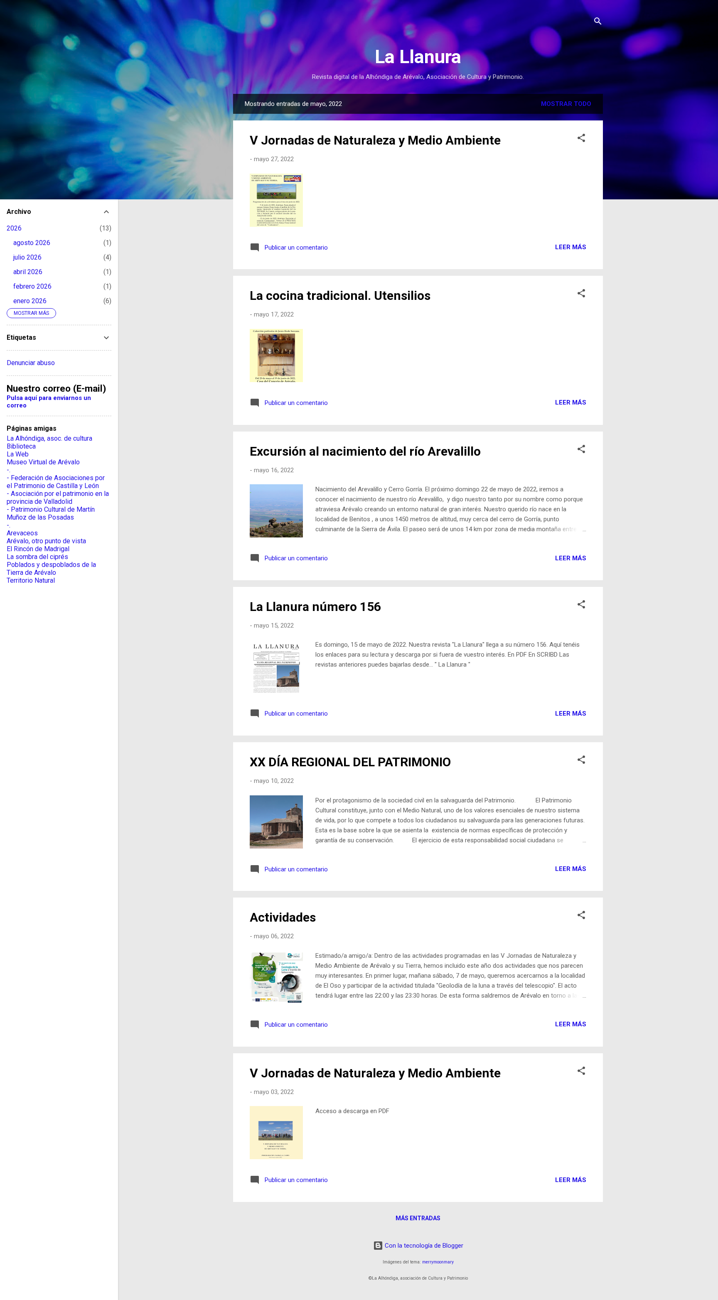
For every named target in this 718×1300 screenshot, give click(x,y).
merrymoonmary (438, 1262)
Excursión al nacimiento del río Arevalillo (365, 451)
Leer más (570, 247)
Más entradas (418, 1218)
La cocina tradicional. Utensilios (340, 295)
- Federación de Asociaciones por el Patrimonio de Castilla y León (56, 482)
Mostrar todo (566, 104)
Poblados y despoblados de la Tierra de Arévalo (51, 568)
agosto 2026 (31, 243)
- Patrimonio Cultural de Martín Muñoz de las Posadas (51, 513)
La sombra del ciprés (37, 557)
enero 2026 (30, 301)
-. (8, 470)
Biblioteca (21, 446)
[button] (581, 139)
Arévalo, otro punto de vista (46, 541)
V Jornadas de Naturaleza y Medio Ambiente (375, 140)
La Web (18, 454)
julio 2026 (27, 257)
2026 (14, 228)
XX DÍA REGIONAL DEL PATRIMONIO (350, 762)
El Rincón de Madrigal (38, 549)
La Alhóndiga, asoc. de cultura (49, 438)
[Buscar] (598, 22)
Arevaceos (22, 533)
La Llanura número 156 (315, 606)
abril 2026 (27, 272)
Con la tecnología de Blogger (423, 1245)
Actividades (283, 917)
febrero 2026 (32, 286)
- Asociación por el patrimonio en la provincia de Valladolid (58, 497)
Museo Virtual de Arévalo (43, 462)
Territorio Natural (31, 580)
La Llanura (418, 57)
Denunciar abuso (31, 363)
